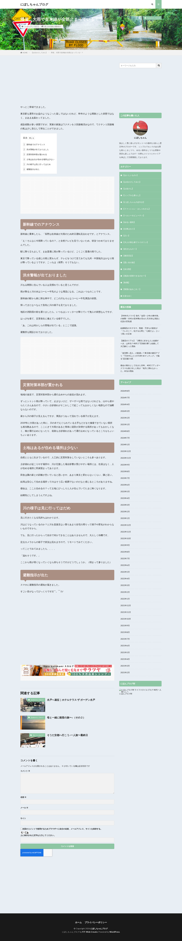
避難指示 (57, 27)
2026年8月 (125, 391)
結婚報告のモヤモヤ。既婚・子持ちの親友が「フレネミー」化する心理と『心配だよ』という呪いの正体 (139, 331)
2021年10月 (125, 619)
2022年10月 (125, 538)
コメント (25, 771)
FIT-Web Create (90, 932)
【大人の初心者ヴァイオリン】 (136, 242)
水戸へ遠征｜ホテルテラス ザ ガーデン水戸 (71, 699)
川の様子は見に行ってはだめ (37, 164)
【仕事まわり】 (129, 229)
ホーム (78, 922)
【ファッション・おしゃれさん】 (136, 209)
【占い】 (126, 235)
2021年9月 (125, 625)
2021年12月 (125, 605)
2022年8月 (125, 552)
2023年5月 (125, 491)
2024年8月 (125, 431)
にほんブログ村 (125, 693)
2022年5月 (125, 572)
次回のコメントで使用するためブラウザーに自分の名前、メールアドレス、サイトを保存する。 (62, 829)
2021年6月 (125, 645)
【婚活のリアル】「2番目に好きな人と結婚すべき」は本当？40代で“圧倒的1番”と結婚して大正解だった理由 (139, 343)
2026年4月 (125, 404)
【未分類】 (127, 269)
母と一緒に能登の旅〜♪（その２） (66, 717)
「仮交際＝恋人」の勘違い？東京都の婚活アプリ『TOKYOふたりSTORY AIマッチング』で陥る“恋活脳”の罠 (139, 356)
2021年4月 (125, 659)
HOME (25, 53)
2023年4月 (125, 498)
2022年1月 (125, 599)
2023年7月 (125, 478)
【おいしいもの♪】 (38, 735)
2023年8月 (125, 471)
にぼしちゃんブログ (34, 4)
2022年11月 (125, 532)
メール (24, 808)
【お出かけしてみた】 (32, 27)
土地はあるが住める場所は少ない (39, 159)
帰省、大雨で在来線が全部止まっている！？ (67, 53)
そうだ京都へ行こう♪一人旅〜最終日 (67, 734)
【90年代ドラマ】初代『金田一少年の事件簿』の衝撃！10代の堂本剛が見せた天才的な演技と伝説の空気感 (140, 318)
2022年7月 (125, 558)
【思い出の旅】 (129, 262)
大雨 (44, 27)
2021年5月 (125, 652)
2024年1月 (125, 444)
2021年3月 (125, 666)
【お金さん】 (128, 188)
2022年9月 (125, 545)
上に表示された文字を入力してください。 (38, 835)
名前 (23, 797)
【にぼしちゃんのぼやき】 (134, 202)
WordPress (114, 932)
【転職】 (126, 282)
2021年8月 (125, 632)
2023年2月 (125, 511)
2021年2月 (125, 672)
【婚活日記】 (128, 255)
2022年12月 (125, 525)
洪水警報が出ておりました (36, 149)
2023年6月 (125, 485)
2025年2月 (125, 418)
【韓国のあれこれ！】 (132, 289)
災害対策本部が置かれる (35, 154)
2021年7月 (125, 639)
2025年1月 (125, 424)
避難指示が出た (31, 169)
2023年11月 (125, 458)
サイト (23, 818)
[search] (159, 65)
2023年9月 (125, 465)
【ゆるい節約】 (129, 222)
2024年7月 (125, 438)
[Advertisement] (67, 80)
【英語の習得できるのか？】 (135, 276)
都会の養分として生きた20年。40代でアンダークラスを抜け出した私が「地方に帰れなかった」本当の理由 (140, 368)
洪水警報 (50, 27)
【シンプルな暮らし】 (132, 195)
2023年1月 (125, 518)
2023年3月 (125, 505)
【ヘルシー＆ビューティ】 (134, 215)
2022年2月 (125, 592)
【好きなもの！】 (130, 249)
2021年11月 (125, 612)
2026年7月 (125, 397)
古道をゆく (127, 296)
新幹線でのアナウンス (34, 144)
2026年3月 (125, 411)
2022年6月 (125, 565)
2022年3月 (125, 585)
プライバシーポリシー (96, 922)
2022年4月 (125, 578)
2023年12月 (125, 451)
